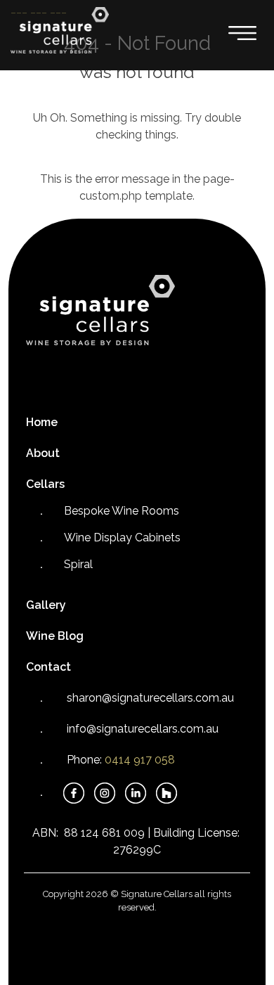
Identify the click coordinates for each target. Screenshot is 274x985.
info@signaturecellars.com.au (142, 728)
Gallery (46, 605)
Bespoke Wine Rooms (121, 510)
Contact (48, 667)
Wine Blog (55, 636)
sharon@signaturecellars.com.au (150, 697)
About (43, 453)
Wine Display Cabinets (122, 537)
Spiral (78, 564)
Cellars (45, 484)
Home (42, 422)
